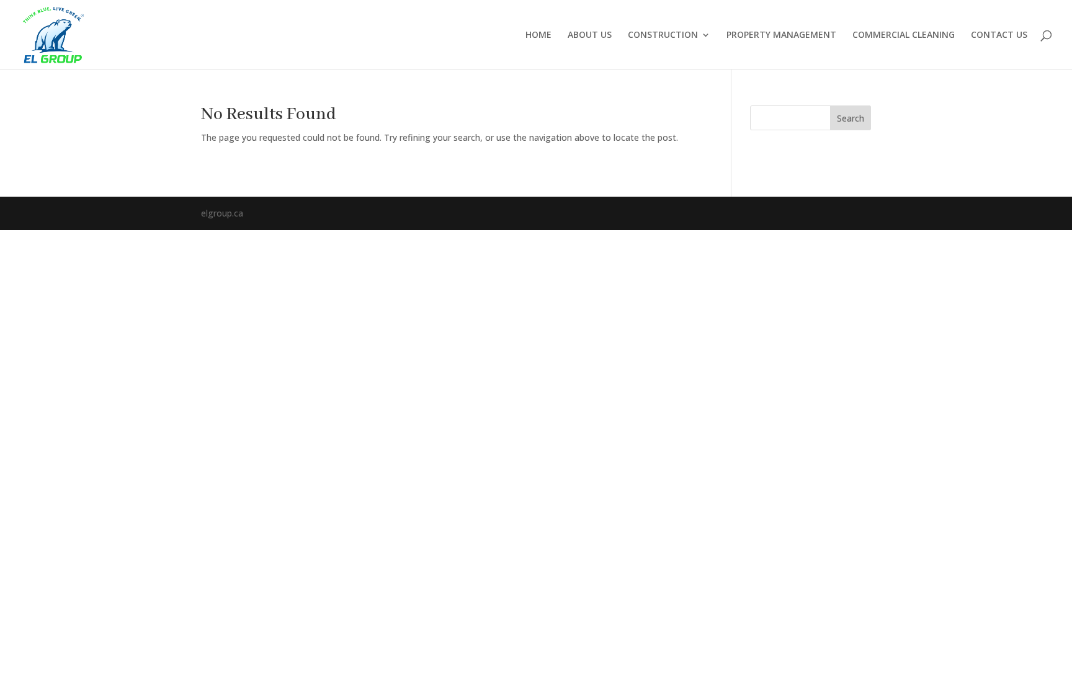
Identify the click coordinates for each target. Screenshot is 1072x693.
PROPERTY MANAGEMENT (781, 35)
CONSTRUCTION (663, 35)
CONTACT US (999, 35)
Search (850, 118)
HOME (538, 35)
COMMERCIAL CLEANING (903, 35)
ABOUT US (590, 35)
